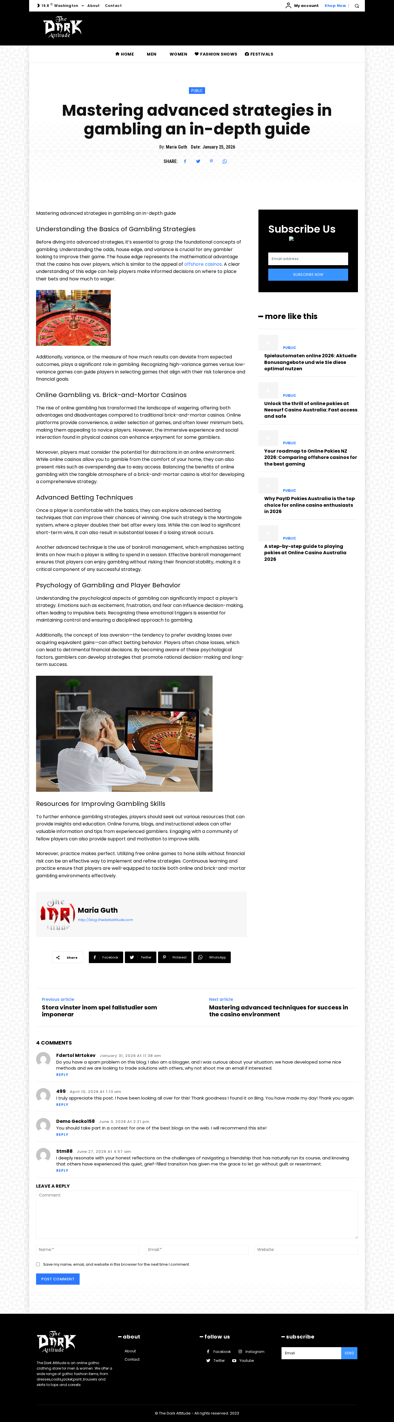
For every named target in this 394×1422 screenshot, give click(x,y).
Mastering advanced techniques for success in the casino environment (278, 1010)
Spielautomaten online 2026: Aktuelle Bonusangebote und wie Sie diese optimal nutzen (310, 362)
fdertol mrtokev (75, 1055)
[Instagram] (240, 1351)
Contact (132, 1359)
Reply (62, 1074)
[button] (357, 6)
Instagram (254, 1351)
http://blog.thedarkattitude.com (105, 919)
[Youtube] (234, 1360)
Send (349, 1353)
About (130, 1351)
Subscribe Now (308, 274)
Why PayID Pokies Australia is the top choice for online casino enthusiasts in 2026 (309, 505)
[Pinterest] (211, 161)
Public (197, 90)
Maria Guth (176, 147)
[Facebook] (185, 161)
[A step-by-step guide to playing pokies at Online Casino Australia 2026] (268, 533)
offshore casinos (203, 264)
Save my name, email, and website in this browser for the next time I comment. (116, 1264)
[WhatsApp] (224, 161)
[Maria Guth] (57, 914)
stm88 (64, 1151)
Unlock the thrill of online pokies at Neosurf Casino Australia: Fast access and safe (310, 410)
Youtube (246, 1360)
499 (61, 1091)
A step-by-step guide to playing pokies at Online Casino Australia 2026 (305, 553)
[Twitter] (198, 161)
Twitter (219, 1360)
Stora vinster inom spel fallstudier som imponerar (99, 1010)
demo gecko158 (75, 1121)
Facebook (222, 1351)
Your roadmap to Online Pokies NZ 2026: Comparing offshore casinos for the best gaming (310, 457)
